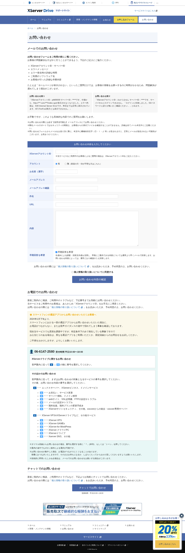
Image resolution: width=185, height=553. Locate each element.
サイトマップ (100, 529)
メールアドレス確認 (39, 188)
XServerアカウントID (40, 154)
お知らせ (107, 20)
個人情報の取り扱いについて (72, 266)
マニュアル (46, 19)
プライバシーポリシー (116, 545)
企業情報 (60, 545)
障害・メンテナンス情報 (87, 19)
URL (32, 204)
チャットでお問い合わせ (92, 487)
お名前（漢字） (37, 171)
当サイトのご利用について (92, 545)
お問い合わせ (147, 19)
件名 (32, 196)
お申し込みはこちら (167, 544)
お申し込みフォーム (125, 19)
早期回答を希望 (65, 252)
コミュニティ (63, 19)
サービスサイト (91, 537)
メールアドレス (37, 180)
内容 (32, 228)
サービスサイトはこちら (145, 11)
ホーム (33, 19)
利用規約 (73, 545)
